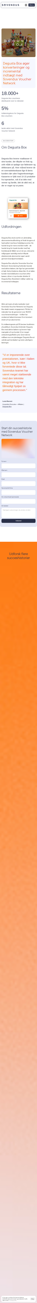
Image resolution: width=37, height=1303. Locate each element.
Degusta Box (7, 406)
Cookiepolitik (12, 1300)
